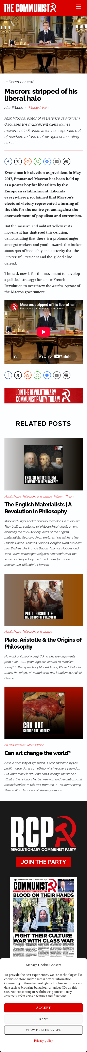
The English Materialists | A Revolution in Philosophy (38, 508)
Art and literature (14, 745)
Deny (44, 1019)
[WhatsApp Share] (37, 161)
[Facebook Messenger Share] (47, 161)
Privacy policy (43, 1041)
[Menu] (78, 6)
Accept (43, 1008)
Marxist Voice (40, 107)
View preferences (44, 1030)
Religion (59, 496)
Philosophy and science (37, 496)
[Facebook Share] (8, 161)
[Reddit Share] (28, 161)
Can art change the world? (37, 753)
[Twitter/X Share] (18, 161)
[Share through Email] (57, 161)
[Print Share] (66, 161)
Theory (69, 496)
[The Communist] (30, 10)
